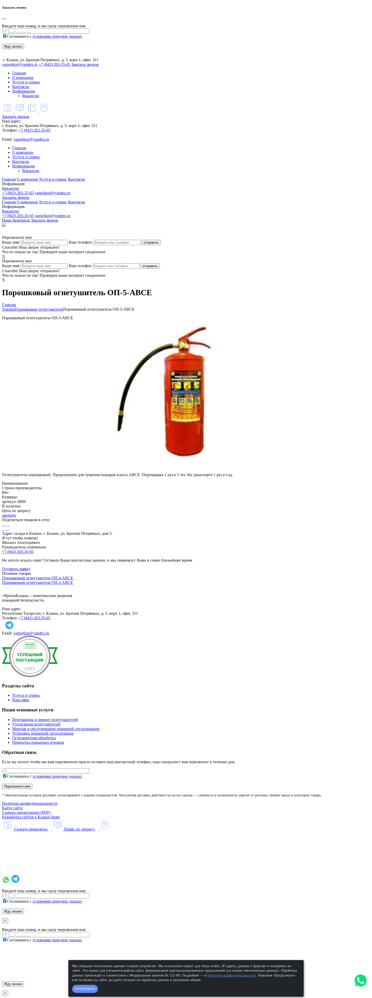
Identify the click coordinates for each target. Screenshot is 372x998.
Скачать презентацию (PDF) (26, 812)
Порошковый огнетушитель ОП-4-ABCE (37, 578)
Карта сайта (12, 808)
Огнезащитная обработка (34, 738)
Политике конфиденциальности (231, 975)
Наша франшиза (16, 220)
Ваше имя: (11, 242)
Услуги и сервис (26, 82)
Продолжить (85, 989)
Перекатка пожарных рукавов (38, 742)
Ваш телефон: (81, 242)
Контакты (20, 86)
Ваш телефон (80, 266)
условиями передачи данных (57, 36)
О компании (22, 77)
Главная (19, 73)
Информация (23, 91)
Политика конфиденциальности (29, 803)
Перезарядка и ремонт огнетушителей (45, 719)
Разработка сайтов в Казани (31, 817)
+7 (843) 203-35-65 (54, 64)
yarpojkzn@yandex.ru (20, 64)
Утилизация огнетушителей (36, 724)
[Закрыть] (4, 18)
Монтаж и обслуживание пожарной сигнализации (55, 729)
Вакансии (30, 96)
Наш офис (21, 700)
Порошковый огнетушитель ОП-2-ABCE (37, 582)
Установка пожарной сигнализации (43, 733)
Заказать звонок (85, 64)
